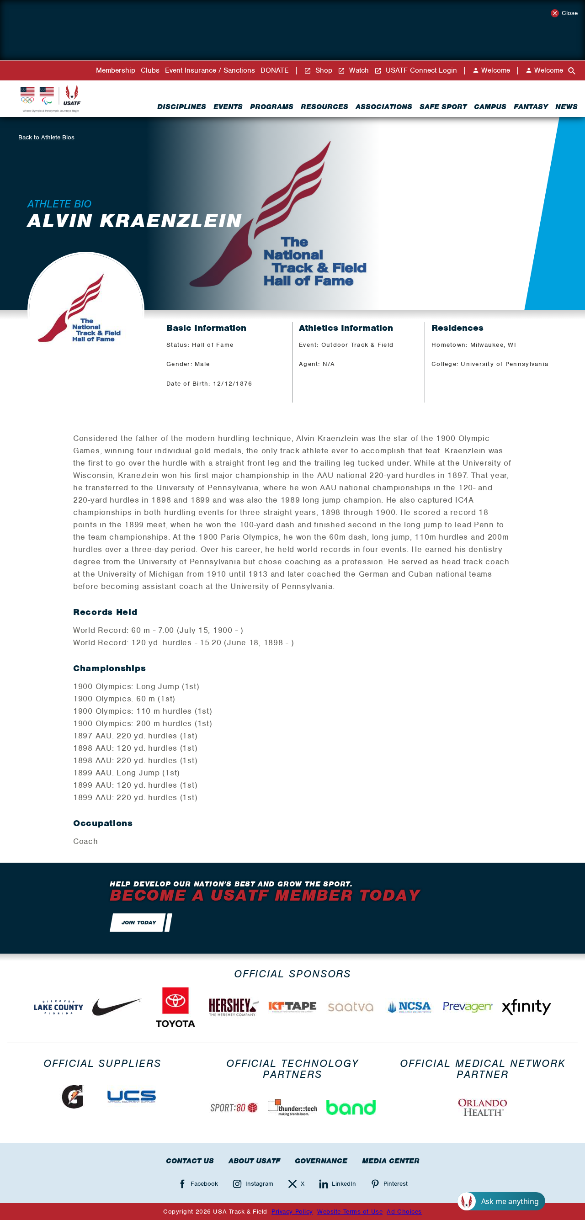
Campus (490, 106)
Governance (321, 1161)
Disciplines (181, 106)
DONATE (275, 70)
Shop (322, 70)
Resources (324, 106)
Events (228, 106)
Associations (384, 106)
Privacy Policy (292, 1211)
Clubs (150, 70)
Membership (115, 70)
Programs (271, 106)
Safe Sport (443, 106)
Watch (358, 70)
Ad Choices (404, 1211)
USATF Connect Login (420, 70)
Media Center (391, 1161)
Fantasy (531, 106)
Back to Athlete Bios (46, 137)
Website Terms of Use (350, 1211)
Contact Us (190, 1161)
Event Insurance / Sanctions (210, 70)
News (566, 106)
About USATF (254, 1161)
